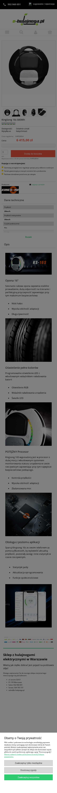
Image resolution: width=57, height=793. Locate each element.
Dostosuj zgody (28, 770)
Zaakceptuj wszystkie (28, 777)
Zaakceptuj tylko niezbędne (28, 763)
